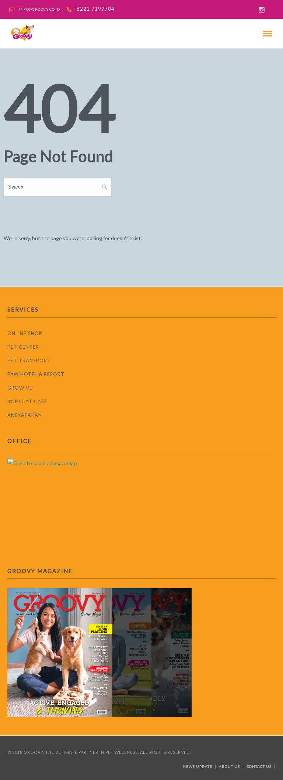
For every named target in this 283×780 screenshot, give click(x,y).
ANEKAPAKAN (24, 415)
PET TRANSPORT (29, 360)
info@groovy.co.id (39, 9)
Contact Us (259, 766)
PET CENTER (23, 347)
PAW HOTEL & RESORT (35, 374)
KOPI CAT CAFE (27, 401)
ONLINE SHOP (24, 333)
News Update (197, 766)
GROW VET (21, 388)
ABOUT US (229, 766)
